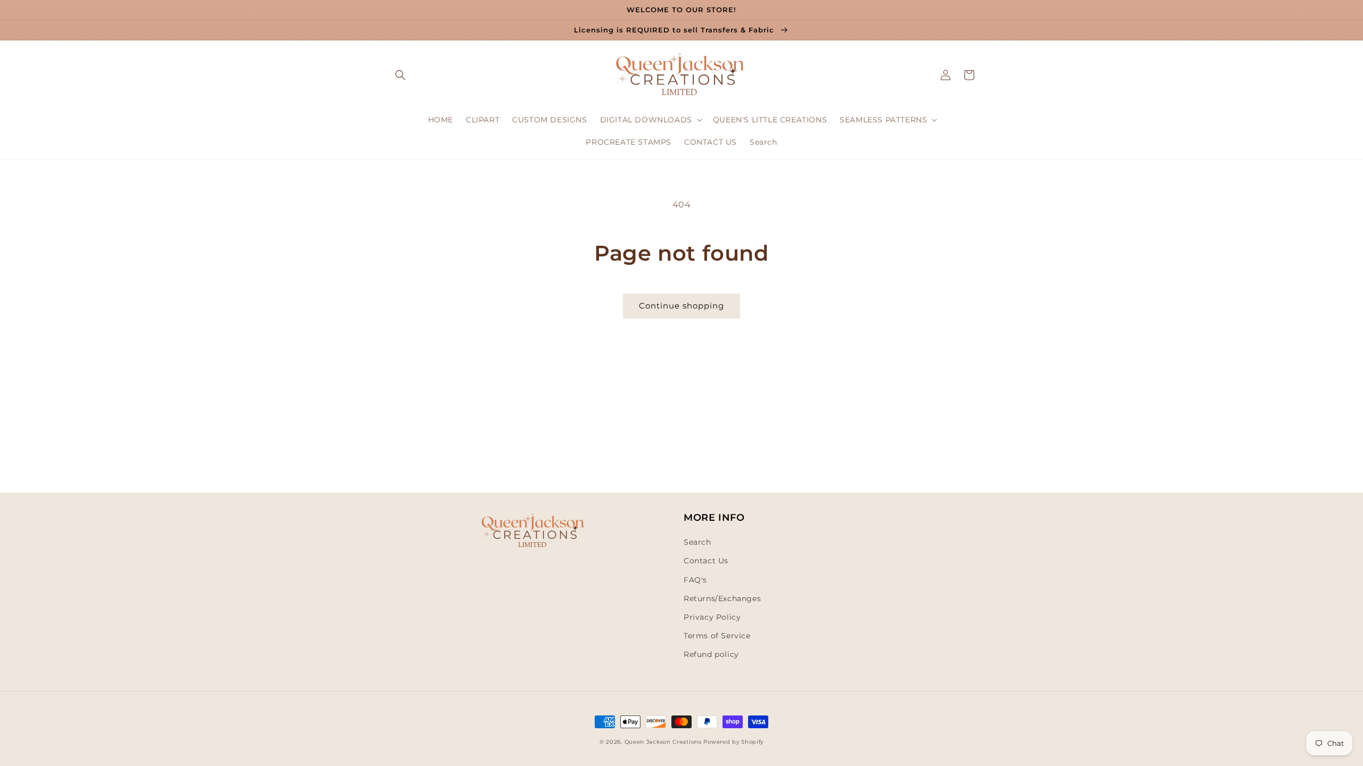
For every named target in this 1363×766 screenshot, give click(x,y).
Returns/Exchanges (722, 598)
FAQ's (695, 580)
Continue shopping (681, 306)
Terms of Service (717, 635)
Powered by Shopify (733, 741)
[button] (400, 75)
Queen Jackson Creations (664, 741)
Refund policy (711, 654)
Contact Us (706, 560)
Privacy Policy (712, 617)
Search (697, 542)
